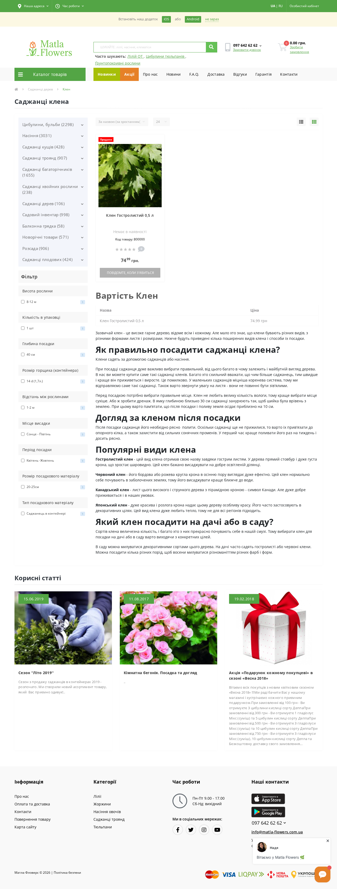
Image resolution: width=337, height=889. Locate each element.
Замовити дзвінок (247, 49)
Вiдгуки (240, 74)
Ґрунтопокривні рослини (117, 63)
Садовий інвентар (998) (46, 214)
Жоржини (102, 803)
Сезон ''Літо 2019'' (36, 672)
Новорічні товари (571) (45, 237)
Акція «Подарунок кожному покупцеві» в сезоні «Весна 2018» (271, 675)
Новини (173, 74)
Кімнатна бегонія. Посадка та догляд (160, 672)
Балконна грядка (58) (43, 226)
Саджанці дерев (40, 89)
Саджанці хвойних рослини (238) (50, 189)
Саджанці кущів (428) (43, 146)
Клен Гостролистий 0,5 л (130, 215)
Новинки (107, 74)
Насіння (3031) (36, 135)
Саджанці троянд (109, 819)
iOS (166, 19)
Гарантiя (263, 74)
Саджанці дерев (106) (43, 203)
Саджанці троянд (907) (44, 158)
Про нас (150, 74)
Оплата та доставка (32, 803)
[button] (33, 6)
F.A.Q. (194, 74)
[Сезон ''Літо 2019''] (63, 627)
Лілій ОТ (135, 56)
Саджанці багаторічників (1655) (47, 172)
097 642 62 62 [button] (267, 823)
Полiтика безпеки (67, 872)
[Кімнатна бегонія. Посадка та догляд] (168, 627)
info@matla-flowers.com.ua (277, 831)
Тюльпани (102, 826)
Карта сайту (25, 826)
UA (273, 6)
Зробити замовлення (299, 49)
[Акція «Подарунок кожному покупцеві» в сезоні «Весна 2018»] (274, 627)
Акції (129, 74)
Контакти (289, 74)
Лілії (97, 796)
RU (281, 6)
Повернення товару (32, 819)
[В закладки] (157, 141)
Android (193, 19)
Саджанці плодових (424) (47, 259)
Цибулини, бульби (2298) (47, 124)
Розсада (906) (35, 248)
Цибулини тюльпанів (165, 56)
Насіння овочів (107, 811)
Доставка (216, 74)
